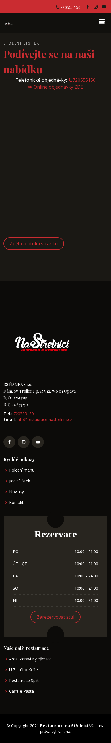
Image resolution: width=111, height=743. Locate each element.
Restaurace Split (24, 681)
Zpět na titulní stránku (34, 243)
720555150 (70, 7)
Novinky (16, 492)
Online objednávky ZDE (57, 87)
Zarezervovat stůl (55, 617)
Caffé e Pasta (21, 691)
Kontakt (16, 503)
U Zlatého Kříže (23, 670)
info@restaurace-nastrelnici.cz (44, 419)
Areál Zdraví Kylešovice (30, 659)
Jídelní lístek (19, 481)
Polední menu (21, 470)
